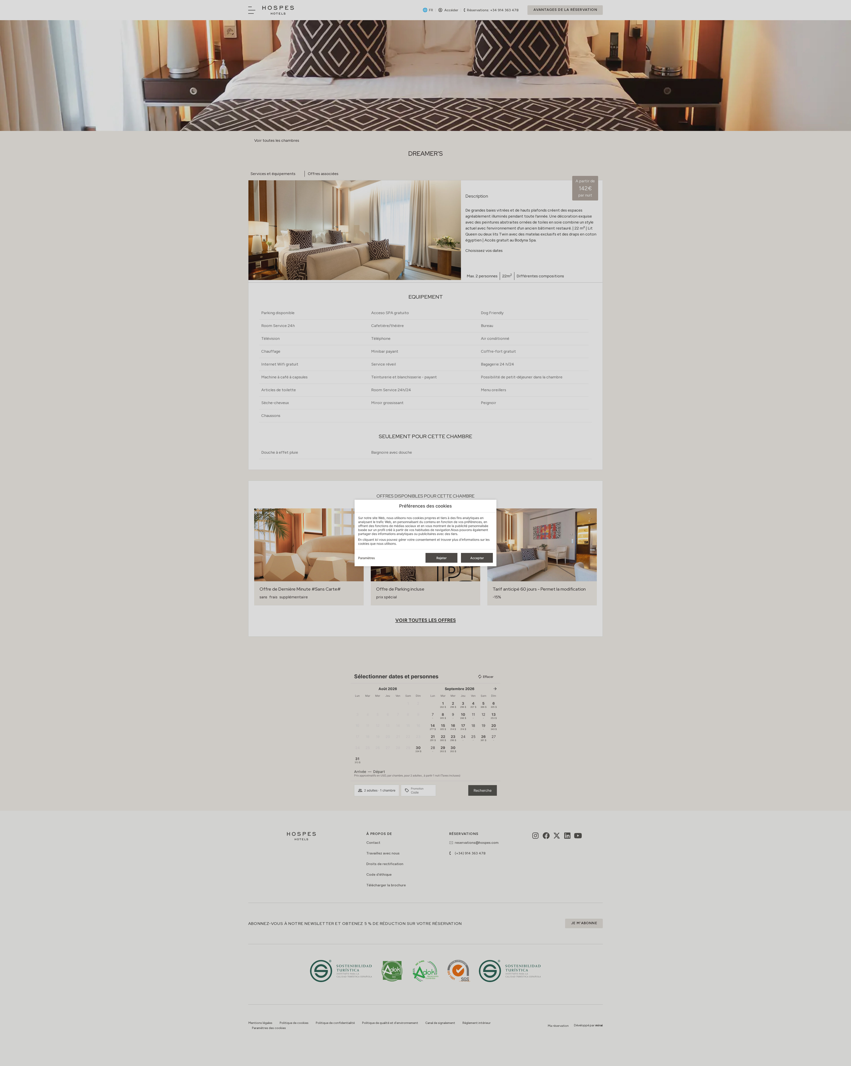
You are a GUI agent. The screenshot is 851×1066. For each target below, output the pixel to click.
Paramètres (366, 558)
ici (376, 539)
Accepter (477, 558)
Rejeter (441, 558)
